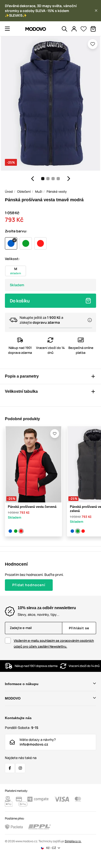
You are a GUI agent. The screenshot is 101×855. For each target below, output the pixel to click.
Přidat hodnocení (28, 584)
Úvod (9, 191)
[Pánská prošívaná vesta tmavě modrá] (10, 531)
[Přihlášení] (74, 29)
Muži (38, 191)
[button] (96, 10)
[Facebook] (10, 768)
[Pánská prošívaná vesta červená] (21, 531)
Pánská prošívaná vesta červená (32, 507)
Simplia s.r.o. (73, 841)
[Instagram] (20, 768)
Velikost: (12, 258)
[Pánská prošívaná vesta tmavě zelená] (16, 531)
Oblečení (24, 191)
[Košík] (93, 29)
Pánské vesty (57, 191)
